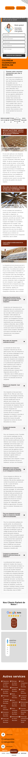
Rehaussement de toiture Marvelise (15, 718)
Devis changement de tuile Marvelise (24, 684)
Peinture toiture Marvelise (23, 691)
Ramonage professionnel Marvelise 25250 (24, 719)
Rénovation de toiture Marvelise (6, 691)
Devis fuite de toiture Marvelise (6, 720)
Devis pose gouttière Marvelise (15, 689)
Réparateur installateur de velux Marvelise (6, 684)
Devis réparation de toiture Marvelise (15, 703)
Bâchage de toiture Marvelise (14, 683)
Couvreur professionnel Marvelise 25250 (24, 711)
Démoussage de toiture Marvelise (24, 703)
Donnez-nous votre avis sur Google (14, 623)
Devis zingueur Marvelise (14, 695)
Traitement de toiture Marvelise (24, 697)
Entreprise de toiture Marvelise (6, 714)
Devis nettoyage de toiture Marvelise (14, 711)
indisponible (10, 9)
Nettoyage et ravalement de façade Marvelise (6, 699)
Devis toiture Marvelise (5, 707)
